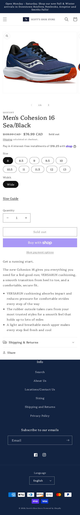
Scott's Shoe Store (34, 508)
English (38, 480)
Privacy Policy (40, 415)
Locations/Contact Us (40, 389)
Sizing (40, 398)
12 (51, 169)
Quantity (8, 210)
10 (61, 161)
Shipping (7, 139)
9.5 (47, 161)
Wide (10, 184)
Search (40, 372)
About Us (40, 380)
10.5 (10, 169)
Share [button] (11, 352)
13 (64, 169)
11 (24, 169)
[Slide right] (48, 105)
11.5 (37, 169)
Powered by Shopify (52, 508)
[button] (5, 19)
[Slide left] (31, 105)
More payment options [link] (40, 252)
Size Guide (10, 198)
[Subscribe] (67, 440)
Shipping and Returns (40, 407)
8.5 (21, 161)
